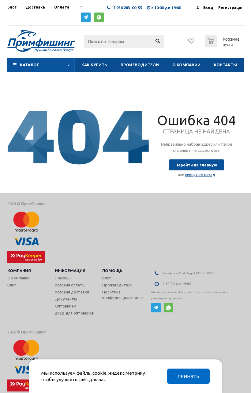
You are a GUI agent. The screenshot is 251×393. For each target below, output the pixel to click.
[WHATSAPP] (99, 17)
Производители (140, 65)
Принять (188, 376)
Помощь (112, 270)
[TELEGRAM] (86, 17)
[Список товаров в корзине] (223, 45)
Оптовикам (65, 306)
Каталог (29, 65)
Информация (70, 270)
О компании (186, 65)
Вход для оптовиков (74, 313)
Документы (66, 299)
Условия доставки (72, 292)
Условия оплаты (70, 285)
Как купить (94, 65)
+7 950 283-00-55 (126, 7)
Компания (19, 270)
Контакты (225, 65)
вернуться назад (200, 175)
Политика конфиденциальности (123, 295)
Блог (11, 285)
